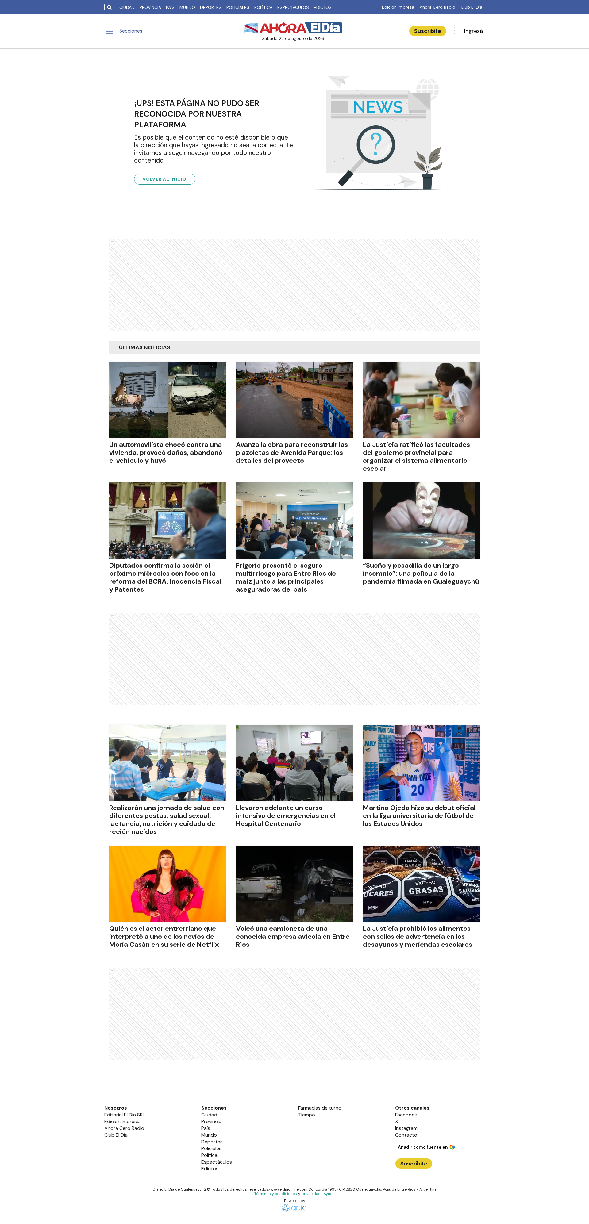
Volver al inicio (165, 179)
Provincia (150, 7)
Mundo (187, 7)
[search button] (109, 7)
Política (263, 7)
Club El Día (471, 7)
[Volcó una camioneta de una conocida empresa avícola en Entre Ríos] (294, 884)
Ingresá (473, 31)
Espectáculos (293, 7)
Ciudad (127, 7)
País (170, 7)
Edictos (323, 7)
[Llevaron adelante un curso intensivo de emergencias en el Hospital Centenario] (294, 763)
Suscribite (427, 31)
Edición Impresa (398, 7)
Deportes (210, 7)
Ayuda (329, 1193)
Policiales (237, 7)
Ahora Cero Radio (437, 7)
